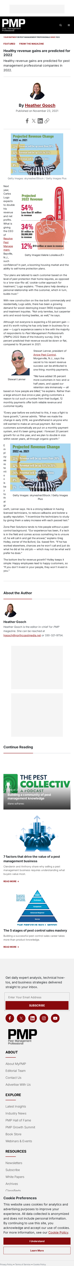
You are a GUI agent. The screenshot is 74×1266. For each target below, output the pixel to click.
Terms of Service (23, 1264)
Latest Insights (16, 1106)
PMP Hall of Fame (18, 1120)
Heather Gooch (40, 105)
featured (9, 43)
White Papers (15, 1177)
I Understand (37, 1241)
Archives (12, 1184)
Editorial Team (16, 1071)
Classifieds (13, 1190)
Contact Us (13, 1077)
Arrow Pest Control (44, 354)
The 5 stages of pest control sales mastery (35, 930)
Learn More (37, 1250)
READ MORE (10, 881)
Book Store (13, 1134)
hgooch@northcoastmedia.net (22, 635)
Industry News (16, 1113)
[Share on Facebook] (27, 120)
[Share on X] (33, 120)
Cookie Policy (58, 1232)
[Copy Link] (46, 120)
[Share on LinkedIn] (40, 120)
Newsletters (14, 1163)
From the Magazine (31, 43)
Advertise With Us (18, 1084)
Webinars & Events (19, 1141)
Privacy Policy (6, 1264)
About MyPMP (16, 1064)
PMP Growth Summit (20, 1127)
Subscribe (37, 1005)
